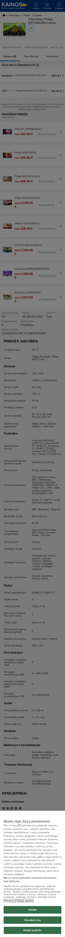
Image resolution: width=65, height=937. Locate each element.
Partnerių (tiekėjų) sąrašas (18, 900)
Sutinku (32, 909)
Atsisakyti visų (32, 920)
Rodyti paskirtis (32, 930)
